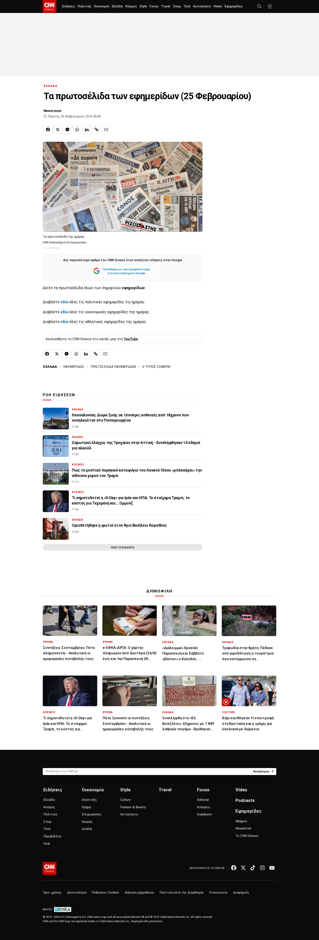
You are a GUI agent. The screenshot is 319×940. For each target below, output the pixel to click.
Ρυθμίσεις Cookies (105, 892)
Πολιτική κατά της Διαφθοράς (182, 892)
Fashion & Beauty (133, 807)
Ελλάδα (117, 6)
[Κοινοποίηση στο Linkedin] (86, 129)
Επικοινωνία (218, 892)
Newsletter (243, 828)
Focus (154, 6)
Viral (46, 844)
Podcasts (245, 800)
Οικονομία (101, 6)
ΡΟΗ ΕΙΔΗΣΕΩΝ (59, 395)
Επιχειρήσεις (92, 814)
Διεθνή (87, 829)
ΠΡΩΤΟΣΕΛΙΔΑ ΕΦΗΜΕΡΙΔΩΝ (113, 367)
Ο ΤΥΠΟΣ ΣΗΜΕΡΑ (156, 367)
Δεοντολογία (76, 892)
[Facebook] (233, 867)
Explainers (204, 814)
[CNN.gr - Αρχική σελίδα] (49, 868)
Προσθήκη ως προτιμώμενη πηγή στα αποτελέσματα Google (126, 271)
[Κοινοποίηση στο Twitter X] (57, 129)
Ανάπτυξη (89, 800)
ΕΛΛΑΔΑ (51, 85)
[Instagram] (262, 867)
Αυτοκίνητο (202, 6)
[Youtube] (272, 867)
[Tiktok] (252, 867)
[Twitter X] (243, 867)
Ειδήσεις (68, 6)
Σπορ (177, 6)
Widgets (241, 821)
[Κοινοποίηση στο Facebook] (48, 129)
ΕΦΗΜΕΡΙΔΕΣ (73, 367)
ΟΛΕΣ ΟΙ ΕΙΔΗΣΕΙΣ (123, 547)
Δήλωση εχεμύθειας (139, 892)
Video (218, 6)
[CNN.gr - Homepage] (49, 6)
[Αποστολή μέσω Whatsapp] (77, 129)
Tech (187, 6)
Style (143, 6)
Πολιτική (84, 6)
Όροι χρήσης (52, 892)
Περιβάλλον (52, 836)
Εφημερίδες (233, 6)
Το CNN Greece (246, 836)
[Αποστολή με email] (106, 129)
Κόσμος (131, 6)
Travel (165, 6)
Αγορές (87, 822)
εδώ (65, 312)
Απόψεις (203, 807)
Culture (125, 800)
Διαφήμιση (241, 892)
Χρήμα (86, 807)
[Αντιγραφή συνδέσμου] (96, 129)
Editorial (203, 800)
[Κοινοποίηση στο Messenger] (67, 129)
